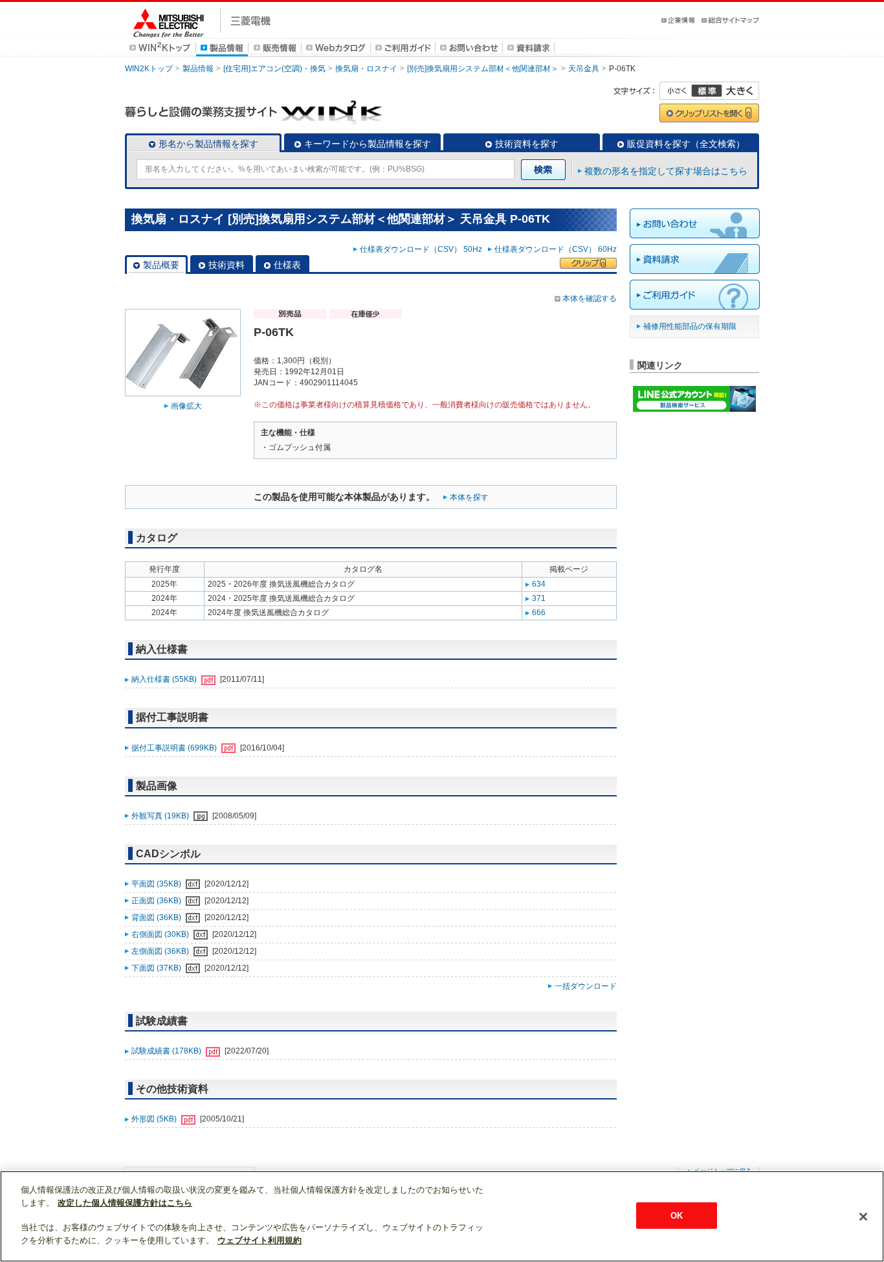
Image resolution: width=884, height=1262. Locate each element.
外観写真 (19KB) (161, 815)
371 (539, 598)
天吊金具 (583, 68)
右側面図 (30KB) (161, 934)
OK (676, 1215)
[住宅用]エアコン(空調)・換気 (274, 68)
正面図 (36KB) (157, 900)
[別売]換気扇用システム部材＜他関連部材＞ (482, 68)
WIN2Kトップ (149, 68)
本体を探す (469, 497)
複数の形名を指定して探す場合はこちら (665, 171)
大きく (733, 91)
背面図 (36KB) (157, 917)
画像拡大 (186, 406)
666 (539, 612)
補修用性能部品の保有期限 (689, 326)
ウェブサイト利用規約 (259, 1240)
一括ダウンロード (586, 986)
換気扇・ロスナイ (366, 68)
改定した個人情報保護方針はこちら (125, 1203)
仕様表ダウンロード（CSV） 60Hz (555, 249)
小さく (683, 91)
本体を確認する (589, 298)
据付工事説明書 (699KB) (175, 747)
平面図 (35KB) (157, 883)
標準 (706, 90)
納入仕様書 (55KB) (165, 679)
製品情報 (198, 68)
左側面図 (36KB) (161, 951)
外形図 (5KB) (155, 1118)
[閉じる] (863, 1216)
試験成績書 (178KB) (167, 1050)
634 (539, 584)
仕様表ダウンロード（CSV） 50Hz (423, 249)
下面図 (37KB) (157, 968)
